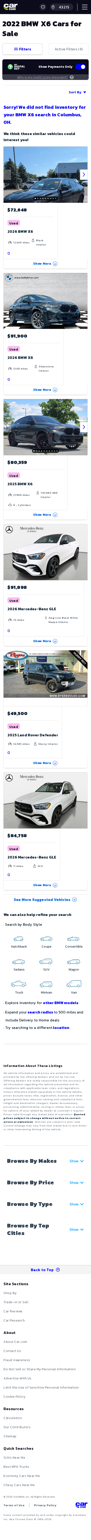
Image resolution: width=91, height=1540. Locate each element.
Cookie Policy (15, 1396)
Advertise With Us (18, 1378)
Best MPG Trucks (16, 1466)
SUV (46, 969)
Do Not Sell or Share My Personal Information (40, 1369)
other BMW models (60, 1002)
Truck (19, 992)
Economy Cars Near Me (22, 1475)
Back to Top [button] (42, 1270)
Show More (42, 263)
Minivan (46, 992)
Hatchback (19, 946)
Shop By (10, 1293)
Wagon (74, 969)
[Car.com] (11, 7)
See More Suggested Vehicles (42, 899)
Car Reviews (13, 1311)
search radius (40, 1012)
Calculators (13, 1418)
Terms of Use (14, 1505)
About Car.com (15, 1341)
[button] (42, 7)
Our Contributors (17, 1427)
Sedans (19, 969)
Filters (25, 49)
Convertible (74, 946)
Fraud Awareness (17, 1360)
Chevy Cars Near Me (19, 1485)
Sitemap (10, 1436)
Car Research (14, 1320)
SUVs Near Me (14, 1457)
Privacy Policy (45, 1505)
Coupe (46, 946)
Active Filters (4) (69, 49)
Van (74, 992)
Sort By (75, 92)
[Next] (84, 174)
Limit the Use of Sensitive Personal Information (41, 1387)
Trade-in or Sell (16, 1302)
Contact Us (12, 1350)
